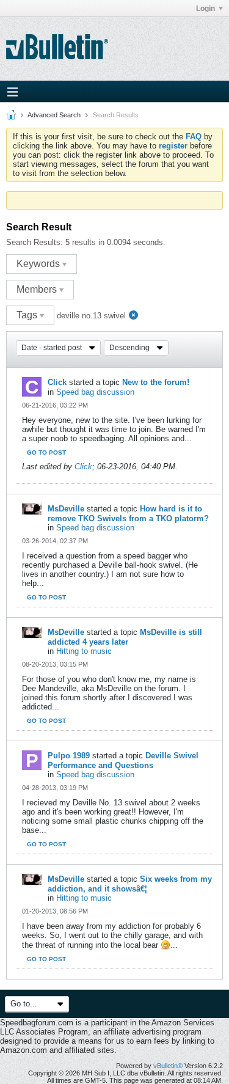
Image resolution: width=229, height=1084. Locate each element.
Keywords (39, 263)
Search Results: (34, 242)
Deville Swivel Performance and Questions (123, 760)
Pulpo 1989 (69, 755)
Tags (28, 315)
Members (37, 289)
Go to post (46, 452)
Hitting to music (84, 651)
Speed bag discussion (95, 392)
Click (57, 382)
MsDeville (66, 508)
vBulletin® (168, 1065)
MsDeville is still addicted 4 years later (125, 637)
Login (205, 8)
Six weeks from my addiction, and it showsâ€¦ (130, 883)
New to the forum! (155, 382)
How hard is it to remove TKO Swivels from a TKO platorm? (128, 513)
